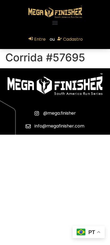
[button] (55, 22)
